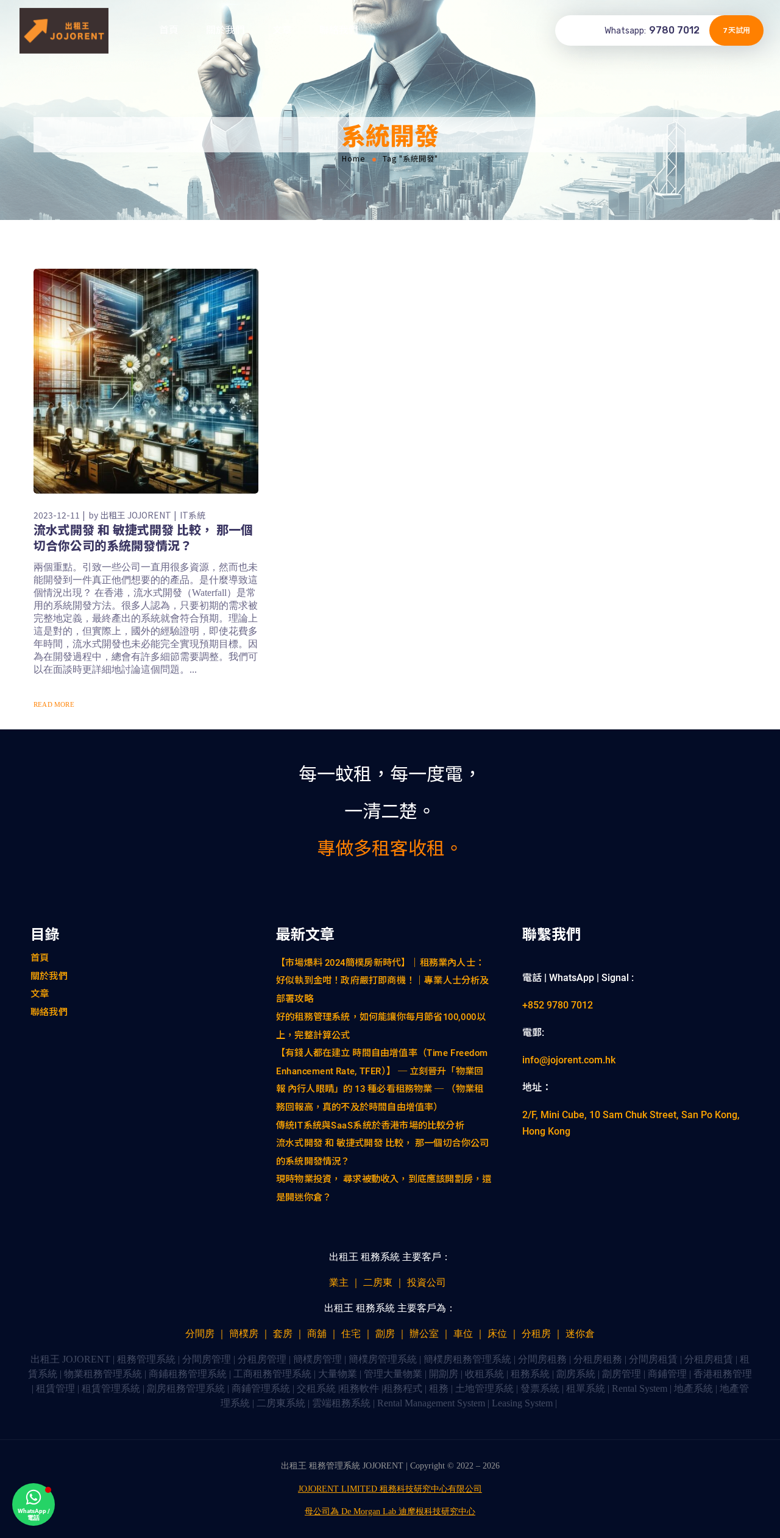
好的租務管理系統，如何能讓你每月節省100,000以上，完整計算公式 (381, 1025)
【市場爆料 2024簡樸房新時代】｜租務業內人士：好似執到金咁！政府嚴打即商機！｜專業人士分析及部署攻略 (382, 980)
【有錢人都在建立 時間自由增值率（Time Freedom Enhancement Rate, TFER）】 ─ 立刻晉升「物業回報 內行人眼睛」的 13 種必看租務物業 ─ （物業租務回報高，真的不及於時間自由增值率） (382, 1079)
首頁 (169, 30)
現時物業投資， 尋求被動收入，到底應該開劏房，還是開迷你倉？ (383, 1188)
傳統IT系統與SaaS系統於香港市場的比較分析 (370, 1124)
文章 (282, 30)
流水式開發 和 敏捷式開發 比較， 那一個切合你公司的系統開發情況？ (143, 537)
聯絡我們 (338, 30)
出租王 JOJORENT (135, 515)
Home (354, 158)
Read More (54, 704)
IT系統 (192, 515)
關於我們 (225, 30)
